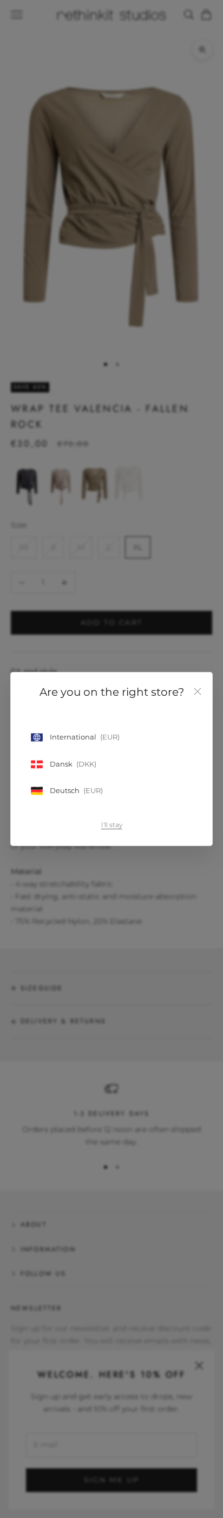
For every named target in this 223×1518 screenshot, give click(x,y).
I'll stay (111, 825)
